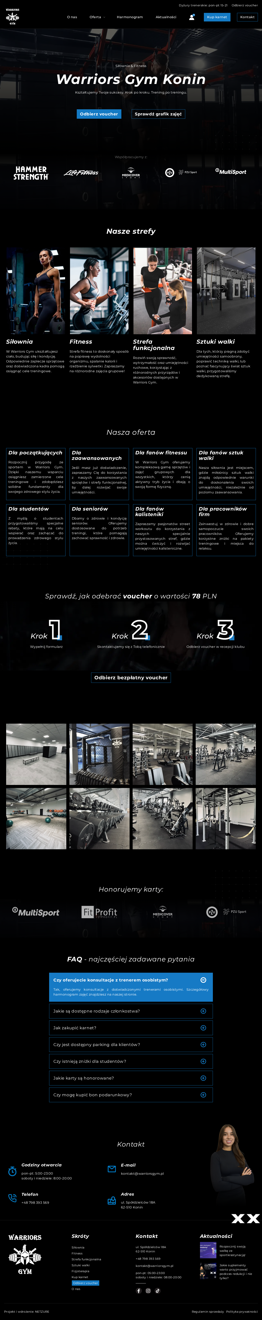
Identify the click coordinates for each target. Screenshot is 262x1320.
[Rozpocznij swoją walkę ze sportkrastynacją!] (208, 1251)
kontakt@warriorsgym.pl (142, 1174)
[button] (120, 204)
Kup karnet (217, 17)
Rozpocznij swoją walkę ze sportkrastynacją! (233, 1251)
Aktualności (166, 17)
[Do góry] (245, 1118)
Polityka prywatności (242, 1311)
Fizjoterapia (80, 1271)
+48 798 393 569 (35, 1203)
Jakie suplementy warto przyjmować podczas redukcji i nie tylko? (236, 1271)
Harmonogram (130, 17)
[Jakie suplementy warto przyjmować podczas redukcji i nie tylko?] (208, 1271)
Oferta (95, 17)
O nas (72, 17)
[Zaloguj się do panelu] (191, 18)
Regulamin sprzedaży (208, 1311)
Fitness (81, 341)
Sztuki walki (215, 341)
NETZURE (42, 1311)
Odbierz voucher (245, 5)
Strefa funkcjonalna (154, 344)
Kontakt (247, 17)
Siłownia (19, 341)
